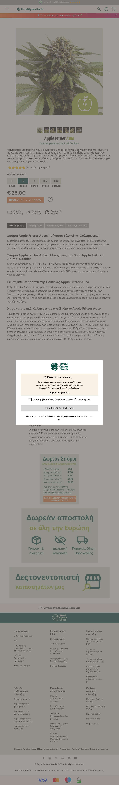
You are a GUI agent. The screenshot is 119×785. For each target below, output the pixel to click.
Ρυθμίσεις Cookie (53, 399)
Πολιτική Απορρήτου (78, 399)
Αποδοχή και (61, 399)
